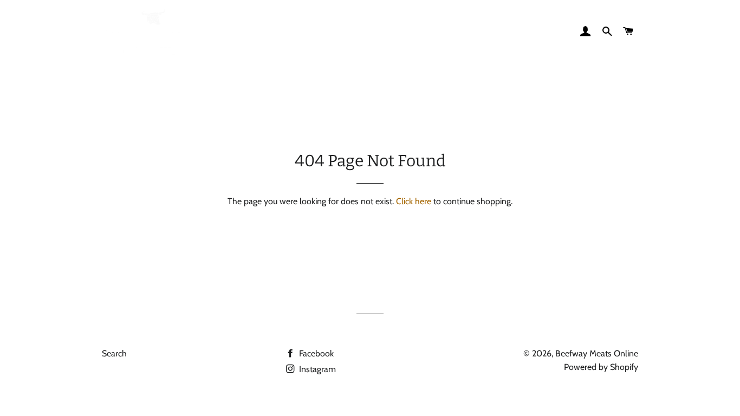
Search (114, 353)
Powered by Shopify (601, 367)
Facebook (315, 353)
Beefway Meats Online (596, 353)
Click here (413, 201)
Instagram (316, 369)
